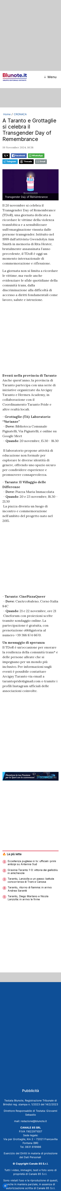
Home (7, 114)
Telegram (11, 161)
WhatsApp (37, 155)
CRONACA (20, 114)
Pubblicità (30, 1091)
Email (42, 161)
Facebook (20, 155)
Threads (28, 161)
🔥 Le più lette (11, 854)
